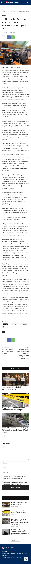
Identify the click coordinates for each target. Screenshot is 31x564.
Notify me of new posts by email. (12, 484)
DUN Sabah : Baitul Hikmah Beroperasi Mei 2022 (7, 351)
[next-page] (5, 436)
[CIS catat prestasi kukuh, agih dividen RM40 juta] (15, 379)
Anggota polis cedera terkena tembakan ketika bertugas (13, 409)
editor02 (5, 32)
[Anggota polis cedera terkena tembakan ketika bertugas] (15, 400)
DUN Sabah (13, 332)
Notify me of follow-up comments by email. (15, 482)
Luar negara (5, 425)
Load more (14, 540)
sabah (19, 332)
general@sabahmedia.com (17, 557)
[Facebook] (9, 37)
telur (23, 332)
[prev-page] (3, 436)
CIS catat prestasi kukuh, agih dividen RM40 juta (13, 388)
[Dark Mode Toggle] (26, 559)
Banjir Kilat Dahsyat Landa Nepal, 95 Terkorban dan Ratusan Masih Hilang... (15, 430)
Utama (7, 11)
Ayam (7, 332)
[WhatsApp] (13, 37)
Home (3, 11)
